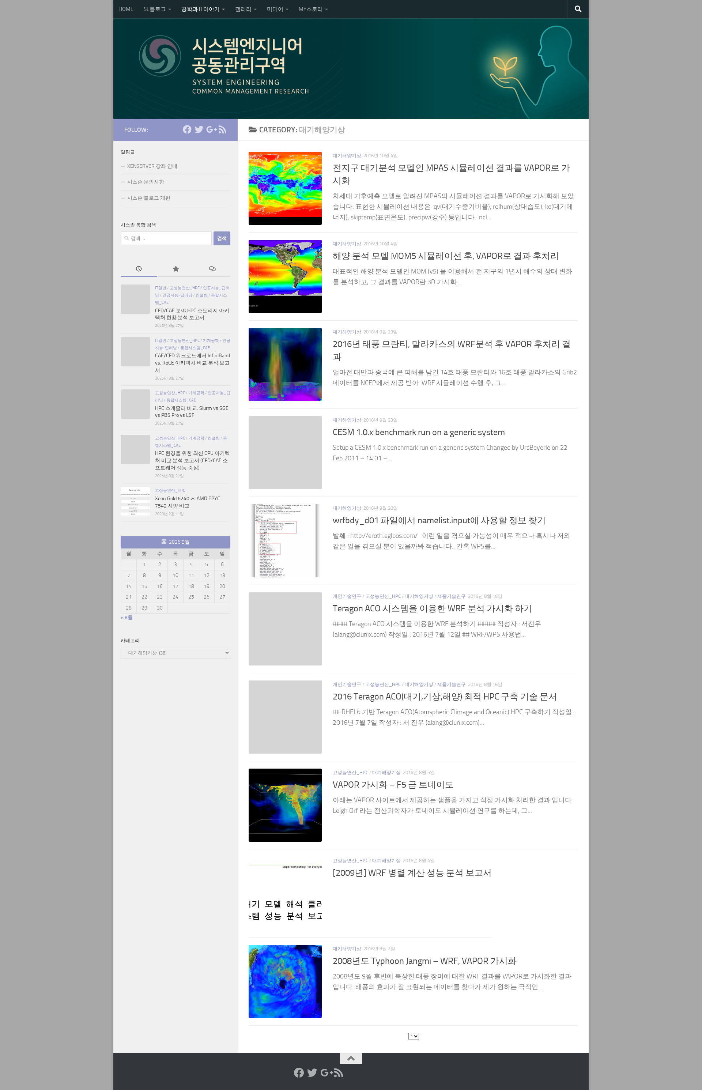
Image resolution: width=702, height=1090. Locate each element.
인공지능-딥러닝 (177, 295)
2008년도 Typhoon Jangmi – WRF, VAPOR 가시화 (425, 961)
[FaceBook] (187, 129)
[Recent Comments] (212, 270)
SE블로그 (155, 9)
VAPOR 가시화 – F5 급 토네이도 (393, 785)
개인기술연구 (347, 596)
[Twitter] (199, 129)
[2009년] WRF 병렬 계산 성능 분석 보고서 (412, 873)
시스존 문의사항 (145, 182)
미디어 (275, 9)
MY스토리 (311, 9)
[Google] (210, 129)
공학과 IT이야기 (200, 9)
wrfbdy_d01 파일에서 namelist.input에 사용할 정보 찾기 (439, 520)
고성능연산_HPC (383, 596)
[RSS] (222, 129)
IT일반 (160, 287)
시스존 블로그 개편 (148, 198)
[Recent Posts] (139, 270)
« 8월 (127, 617)
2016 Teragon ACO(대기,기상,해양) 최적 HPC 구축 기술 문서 (445, 696)
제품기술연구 (451, 596)
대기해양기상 (347, 155)
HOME (125, 9)
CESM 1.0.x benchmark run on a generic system (419, 432)
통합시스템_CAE (195, 347)
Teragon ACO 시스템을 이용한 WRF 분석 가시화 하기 (432, 608)
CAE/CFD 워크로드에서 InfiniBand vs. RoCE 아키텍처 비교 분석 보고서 (192, 362)
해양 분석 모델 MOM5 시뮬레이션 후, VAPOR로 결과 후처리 (446, 256)
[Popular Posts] (175, 270)
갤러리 (243, 9)
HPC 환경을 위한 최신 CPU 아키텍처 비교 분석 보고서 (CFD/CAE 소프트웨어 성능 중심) (192, 460)
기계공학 (211, 340)
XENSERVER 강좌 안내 (152, 166)
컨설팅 (202, 295)
